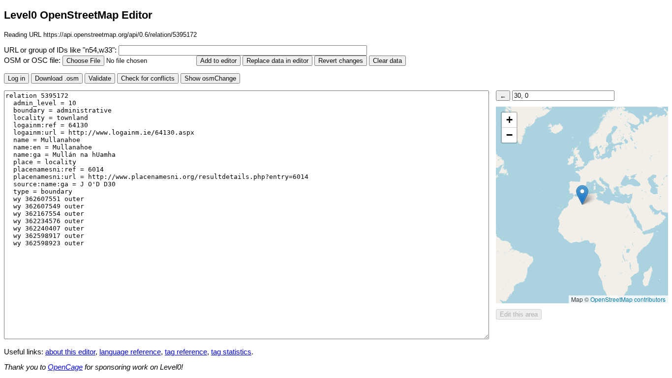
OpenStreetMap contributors (628, 299)
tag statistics (231, 352)
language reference (130, 352)
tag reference (186, 352)
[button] (582, 195)
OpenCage (65, 367)
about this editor (70, 352)
